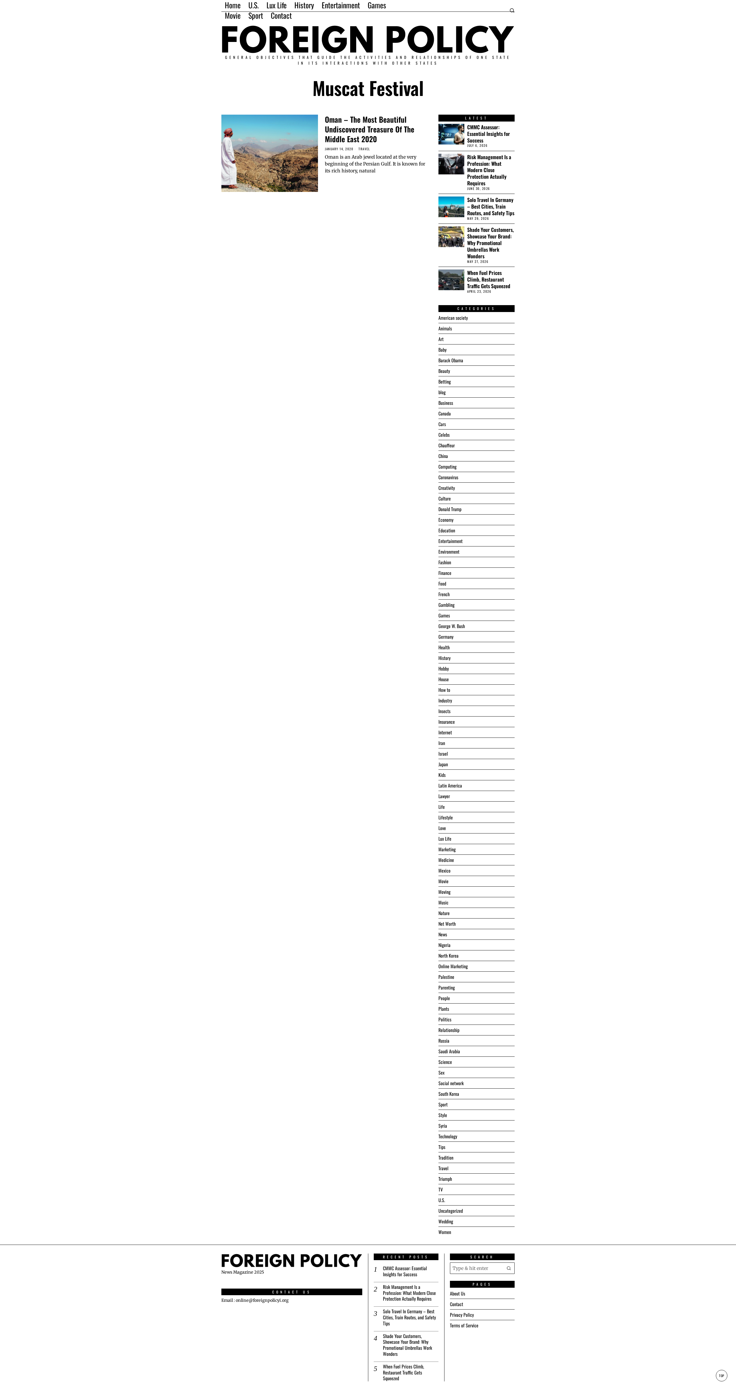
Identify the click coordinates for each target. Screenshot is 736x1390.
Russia (443, 1040)
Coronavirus (448, 477)
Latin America (450, 785)
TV (440, 1189)
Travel (364, 149)
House (443, 679)
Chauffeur (446, 445)
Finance (444, 572)
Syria (442, 1125)
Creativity (446, 487)
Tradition (445, 1157)
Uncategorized (450, 1210)
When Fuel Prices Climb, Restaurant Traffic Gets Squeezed (488, 279)
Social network (451, 1083)
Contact (456, 1304)
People (444, 998)
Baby (442, 349)
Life (441, 806)
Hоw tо (444, 689)
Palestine (446, 976)
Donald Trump (449, 509)
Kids (442, 774)
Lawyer (444, 796)
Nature (444, 913)
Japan (443, 764)
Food (442, 583)
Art (441, 339)
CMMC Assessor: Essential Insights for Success (488, 134)
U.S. (441, 1200)
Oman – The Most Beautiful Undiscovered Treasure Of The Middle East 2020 (369, 129)
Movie (443, 881)
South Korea (448, 1093)
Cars (442, 424)
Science (445, 1061)
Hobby (443, 668)
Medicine (446, 859)
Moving (444, 891)
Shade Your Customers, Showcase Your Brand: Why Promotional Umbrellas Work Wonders (490, 242)
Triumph (445, 1178)
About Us (457, 1293)
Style (442, 1115)
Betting (444, 381)
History (444, 657)
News (442, 934)
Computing (447, 466)
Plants (443, 1008)
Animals (445, 328)
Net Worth (447, 923)
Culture (444, 498)
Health (444, 647)
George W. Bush (451, 626)
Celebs (444, 434)
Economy (445, 519)
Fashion (444, 562)
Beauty (444, 370)
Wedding (445, 1221)
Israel (443, 753)
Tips (441, 1146)
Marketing (447, 849)
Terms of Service (464, 1325)
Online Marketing (453, 966)
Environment (448, 551)
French (444, 594)
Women (444, 1232)
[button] (509, 1268)
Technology (447, 1136)
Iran (441, 743)
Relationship (448, 1030)
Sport (443, 1104)
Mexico (444, 870)
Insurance (446, 721)
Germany (445, 636)
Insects (444, 711)
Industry (445, 700)
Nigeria (444, 945)
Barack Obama (450, 360)
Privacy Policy (462, 1314)
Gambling (446, 604)
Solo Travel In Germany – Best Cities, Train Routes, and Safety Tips (490, 206)
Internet (445, 732)
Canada (444, 413)
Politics (444, 1019)
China (443, 456)
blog (442, 392)
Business (445, 402)
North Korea (448, 955)
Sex (441, 1072)
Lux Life (444, 838)
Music (443, 902)
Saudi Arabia (449, 1051)
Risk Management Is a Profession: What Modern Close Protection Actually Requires (489, 170)
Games (444, 615)
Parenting (446, 987)
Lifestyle (445, 817)
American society (453, 317)
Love (442, 828)
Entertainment (450, 541)
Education (446, 530)
